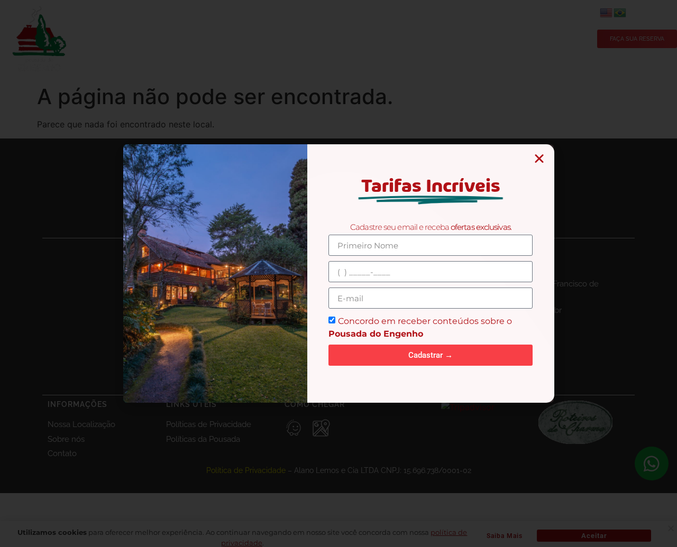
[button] (539, 158)
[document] (338, 273)
